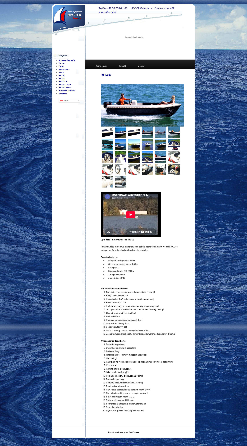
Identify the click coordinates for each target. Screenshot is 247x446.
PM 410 (62, 75)
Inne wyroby (64, 69)
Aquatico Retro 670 (67, 60)
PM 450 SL (106, 74)
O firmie (141, 65)
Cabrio (61, 63)
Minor (61, 72)
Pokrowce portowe (67, 90)
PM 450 (62, 78)
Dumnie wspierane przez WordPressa (123, 432)
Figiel (61, 66)
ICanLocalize (132, 443)
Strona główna (101, 65)
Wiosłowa (63, 93)
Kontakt (122, 65)
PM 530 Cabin (65, 84)
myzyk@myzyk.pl (107, 11)
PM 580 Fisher (65, 87)
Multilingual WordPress (118, 443)
